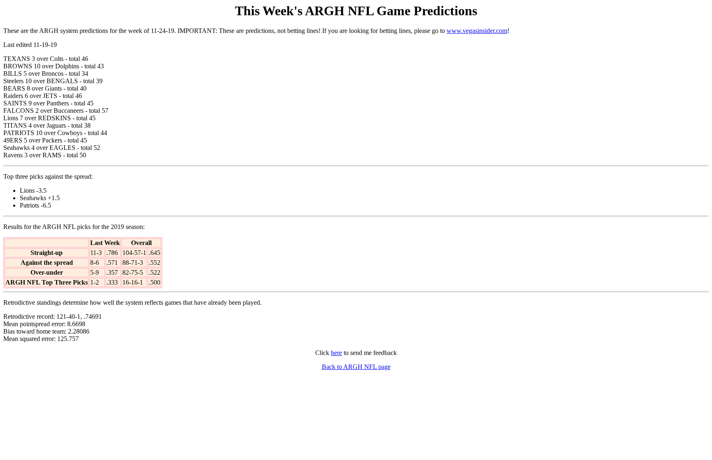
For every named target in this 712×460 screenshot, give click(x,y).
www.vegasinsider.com (477, 30)
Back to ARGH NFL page (356, 366)
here (336, 352)
